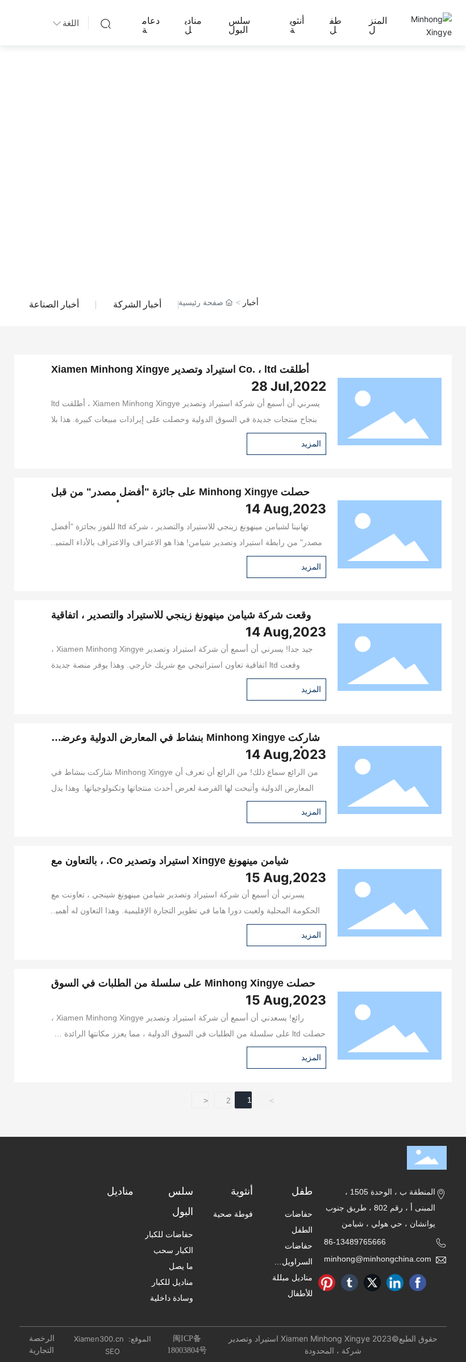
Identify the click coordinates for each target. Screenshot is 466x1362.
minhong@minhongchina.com (377, 1258)
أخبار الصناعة (54, 304)
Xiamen (86, 1338)
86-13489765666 (355, 1241)
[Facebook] (417, 1282)
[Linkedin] (394, 1282)
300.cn (112, 1338)
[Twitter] (372, 1282)
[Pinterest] (326, 1282)
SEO (112, 1351)
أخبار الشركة (137, 304)
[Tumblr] (349, 1282)
